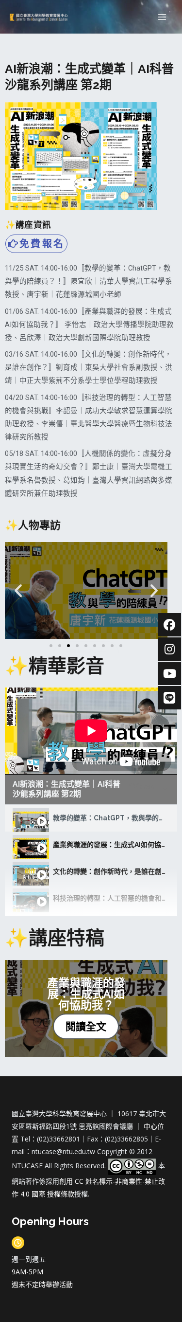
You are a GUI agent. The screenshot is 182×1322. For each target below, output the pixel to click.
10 (121, 1113)
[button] (51, 645)
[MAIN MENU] (162, 17)
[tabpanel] (91, 731)
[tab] (91, 818)
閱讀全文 (86, 1026)
